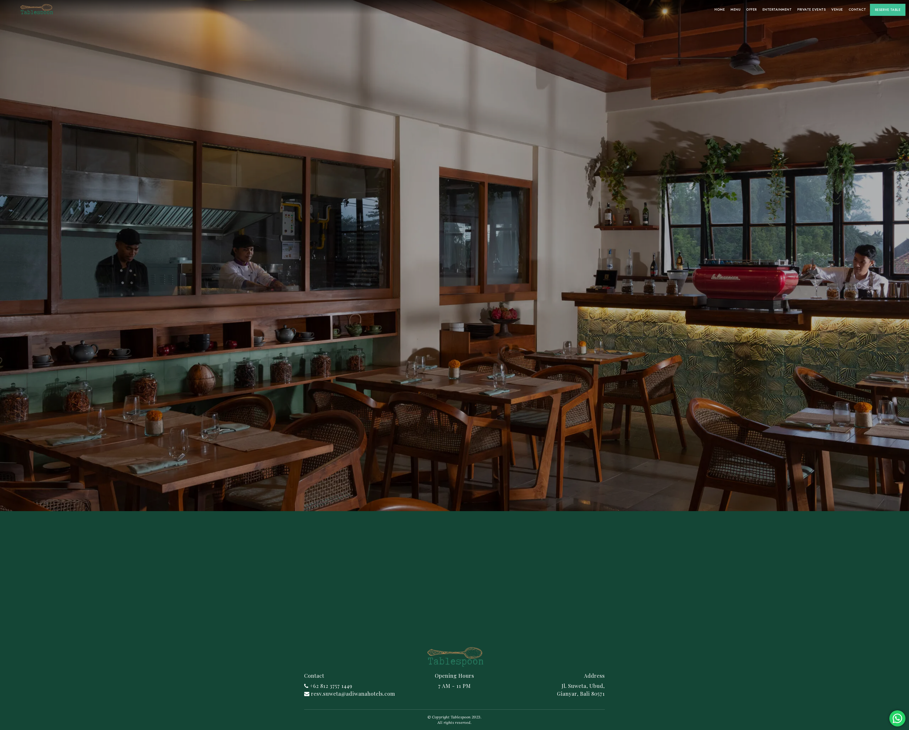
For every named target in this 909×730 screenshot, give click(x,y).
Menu (735, 9)
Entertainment (777, 9)
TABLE (887, 9)
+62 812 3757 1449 (331, 685)
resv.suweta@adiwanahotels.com (353, 693)
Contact (857, 9)
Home (719, 9)
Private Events (811, 9)
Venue (837, 9)
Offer (751, 9)
